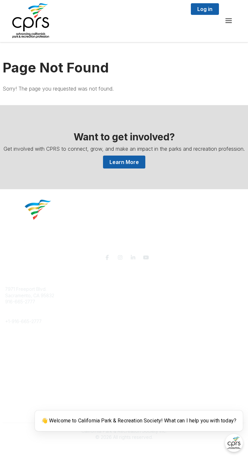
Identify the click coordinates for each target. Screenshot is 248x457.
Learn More (124, 162)
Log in (204, 9)
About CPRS (18, 340)
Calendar (15, 392)
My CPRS (15, 385)
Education (15, 347)
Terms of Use (19, 414)
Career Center (20, 353)
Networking (17, 373)
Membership (18, 379)
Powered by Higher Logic (124, 449)
